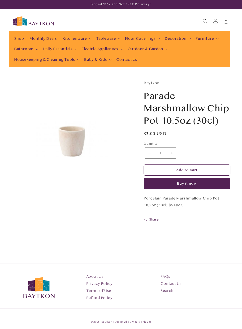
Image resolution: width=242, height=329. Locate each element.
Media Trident (141, 321)
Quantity (150, 144)
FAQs (165, 276)
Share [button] (154, 219)
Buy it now (187, 184)
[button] (76, 38)
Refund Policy (99, 298)
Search (167, 291)
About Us (95, 276)
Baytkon (107, 321)
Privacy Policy (99, 283)
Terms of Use (98, 291)
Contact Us (171, 283)
